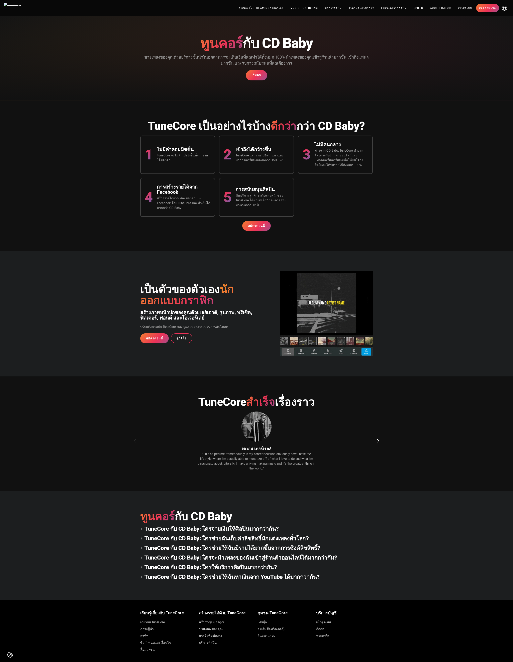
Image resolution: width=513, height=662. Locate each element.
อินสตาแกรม (267, 636)
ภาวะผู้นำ (147, 629)
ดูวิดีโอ (182, 338)
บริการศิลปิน (333, 8)
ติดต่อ (320, 629)
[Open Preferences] (10, 655)
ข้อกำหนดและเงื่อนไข (155, 643)
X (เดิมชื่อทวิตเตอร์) (271, 629)
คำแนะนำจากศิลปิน (394, 8)
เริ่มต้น (256, 75)
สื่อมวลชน (147, 649)
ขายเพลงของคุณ (211, 629)
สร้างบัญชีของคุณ (211, 622)
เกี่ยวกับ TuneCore (152, 622)
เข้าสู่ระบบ (465, 8)
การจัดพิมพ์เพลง (210, 636)
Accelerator (440, 8)
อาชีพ (144, 636)
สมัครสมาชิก (487, 8)
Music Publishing (304, 8)
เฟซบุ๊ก (262, 622)
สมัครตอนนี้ (256, 226)
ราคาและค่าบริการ (361, 8)
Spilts (418, 8)
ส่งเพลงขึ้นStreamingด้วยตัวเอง (261, 8)
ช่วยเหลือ (322, 636)
